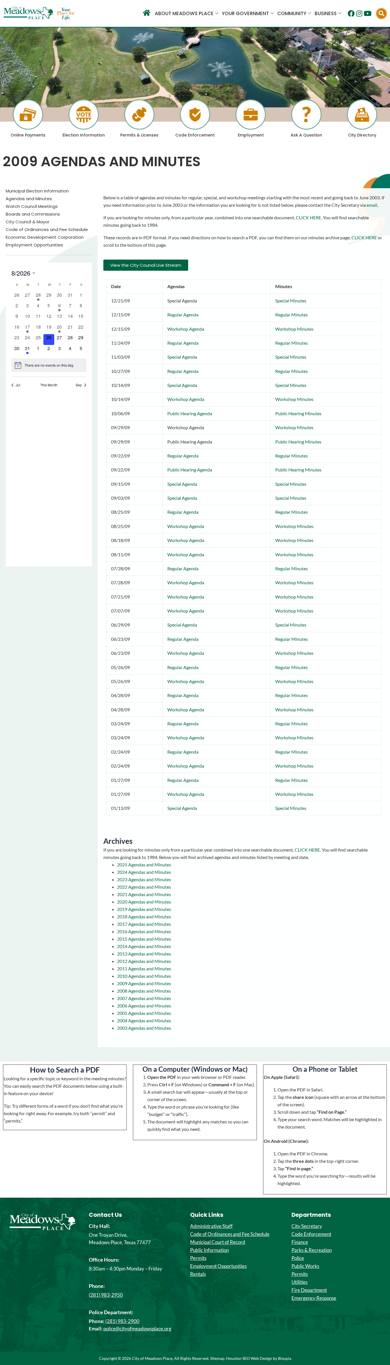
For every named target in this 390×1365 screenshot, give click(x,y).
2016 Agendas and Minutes (144, 931)
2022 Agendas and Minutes (144, 887)
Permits (198, 1258)
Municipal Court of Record (217, 1242)
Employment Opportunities (34, 245)
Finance (300, 1242)
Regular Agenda (182, 314)
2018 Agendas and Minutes (144, 916)
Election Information (84, 135)
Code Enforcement (195, 135)
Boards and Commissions (33, 214)
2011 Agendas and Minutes (144, 968)
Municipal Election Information (37, 191)
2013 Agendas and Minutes (144, 953)
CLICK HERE (308, 217)
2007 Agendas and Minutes (144, 998)
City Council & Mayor (27, 222)
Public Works (305, 1266)
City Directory (362, 135)
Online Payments (28, 135)
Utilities (299, 1282)
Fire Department (309, 1290)
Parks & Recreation (312, 1250)
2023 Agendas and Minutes (144, 879)
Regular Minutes (291, 314)
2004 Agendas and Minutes (144, 1020)
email (372, 205)
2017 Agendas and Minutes (144, 924)
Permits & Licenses (139, 135)
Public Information (209, 1250)
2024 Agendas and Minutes (144, 872)
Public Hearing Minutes (298, 413)
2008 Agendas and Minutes (144, 990)
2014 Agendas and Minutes (144, 946)
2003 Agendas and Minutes (144, 1028)
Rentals (198, 1274)
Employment (251, 135)
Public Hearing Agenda (189, 413)
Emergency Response (314, 1298)
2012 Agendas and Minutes (144, 961)
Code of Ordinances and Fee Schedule (47, 229)
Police (298, 1258)
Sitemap (217, 1358)
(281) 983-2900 (122, 1321)
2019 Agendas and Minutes (144, 909)
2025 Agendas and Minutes (144, 864)
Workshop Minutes (294, 329)
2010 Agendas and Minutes (144, 976)
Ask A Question (306, 135)
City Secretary (307, 1226)
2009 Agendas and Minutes (144, 983)
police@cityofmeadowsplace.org (137, 1329)
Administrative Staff (211, 1226)
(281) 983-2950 (106, 1295)
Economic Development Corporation (45, 237)
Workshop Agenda (185, 329)
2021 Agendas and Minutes (144, 894)
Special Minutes (290, 300)
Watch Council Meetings (32, 206)
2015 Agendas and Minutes (144, 939)
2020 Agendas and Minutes (144, 901)
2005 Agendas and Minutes (144, 1013)
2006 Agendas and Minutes (144, 1005)
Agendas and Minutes (29, 199)
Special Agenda (182, 357)
